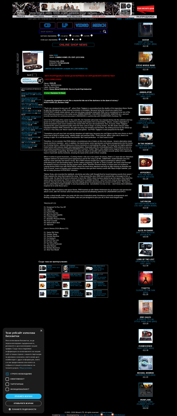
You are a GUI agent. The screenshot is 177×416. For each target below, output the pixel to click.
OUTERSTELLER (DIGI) (145, 366)
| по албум (76, 36)
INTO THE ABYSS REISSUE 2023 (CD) (145, 167)
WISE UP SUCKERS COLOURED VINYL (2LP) (99, 277)
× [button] (41, 331)
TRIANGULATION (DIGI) (145, 60)
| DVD (76, 40)
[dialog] (23, 370)
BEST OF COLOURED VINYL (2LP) (145, 86)
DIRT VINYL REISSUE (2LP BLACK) (145, 225)
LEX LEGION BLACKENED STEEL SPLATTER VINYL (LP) (100, 294)
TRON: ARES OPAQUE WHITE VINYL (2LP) (99, 268)
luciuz (63, 415)
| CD (62, 40)
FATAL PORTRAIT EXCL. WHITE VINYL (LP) (100, 285)
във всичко (52, 36)
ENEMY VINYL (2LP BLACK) (53, 267)
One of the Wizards (93, 415)
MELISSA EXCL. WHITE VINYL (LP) (76, 284)
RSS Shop (107, 415)
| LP (69, 40)
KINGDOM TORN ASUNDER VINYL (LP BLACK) (145, 395)
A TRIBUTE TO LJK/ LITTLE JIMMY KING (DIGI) (145, 311)
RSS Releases (119, 415)
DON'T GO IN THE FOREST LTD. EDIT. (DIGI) (145, 34)
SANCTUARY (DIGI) (145, 339)
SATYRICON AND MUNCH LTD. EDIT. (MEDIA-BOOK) (145, 196)
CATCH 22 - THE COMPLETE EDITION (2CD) (145, 115)
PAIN (56, 55)
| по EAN (86, 36)
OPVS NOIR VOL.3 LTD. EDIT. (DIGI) (146, 254)
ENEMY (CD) (74, 266)
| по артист (64, 36)
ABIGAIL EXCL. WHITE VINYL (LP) (53, 292)
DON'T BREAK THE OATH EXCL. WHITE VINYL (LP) (53, 285)
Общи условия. (25, 368)
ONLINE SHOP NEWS (73, 44)
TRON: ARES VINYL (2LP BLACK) (53, 276)
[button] (23, 409)
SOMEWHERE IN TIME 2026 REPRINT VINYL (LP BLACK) (77, 293)
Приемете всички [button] (23, 396)
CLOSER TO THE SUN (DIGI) (145, 282)
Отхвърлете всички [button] (23, 403)
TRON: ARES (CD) (76, 275)
